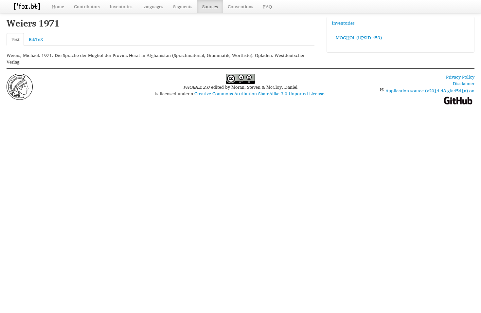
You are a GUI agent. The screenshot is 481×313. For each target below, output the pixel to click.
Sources (210, 6)
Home (58, 6)
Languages (152, 6)
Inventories (121, 6)
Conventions (240, 6)
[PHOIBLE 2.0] (27, 6)
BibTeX (36, 39)
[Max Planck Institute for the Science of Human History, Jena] (20, 86)
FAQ (267, 6)
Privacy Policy (460, 77)
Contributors (87, 6)
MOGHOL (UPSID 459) (359, 37)
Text (15, 39)
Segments (182, 6)
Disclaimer (463, 83)
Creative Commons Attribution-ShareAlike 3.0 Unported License (259, 93)
